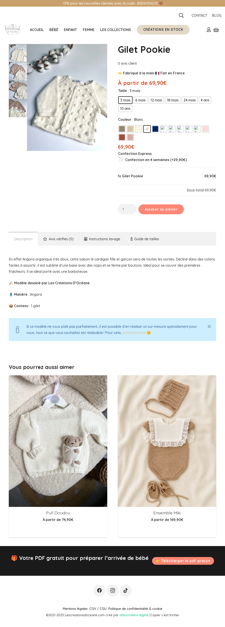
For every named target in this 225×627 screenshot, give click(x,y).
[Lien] (209, 29)
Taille (122, 90)
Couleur (124, 119)
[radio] (125, 100)
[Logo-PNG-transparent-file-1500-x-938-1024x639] (12, 29)
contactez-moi (134, 332)
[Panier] (216, 29)
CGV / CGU (98, 609)
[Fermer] (209, 326)
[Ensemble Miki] (58, 441)
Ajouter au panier (161, 209)
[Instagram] (113, 591)
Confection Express (135, 153)
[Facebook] (99, 591)
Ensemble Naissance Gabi (167, 512)
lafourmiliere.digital (134, 615)
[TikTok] (126, 591)
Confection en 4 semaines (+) (155, 160)
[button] (181, 15)
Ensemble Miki (58, 512)
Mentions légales (75, 609)
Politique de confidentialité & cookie (135, 609)
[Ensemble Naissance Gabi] (167, 441)
